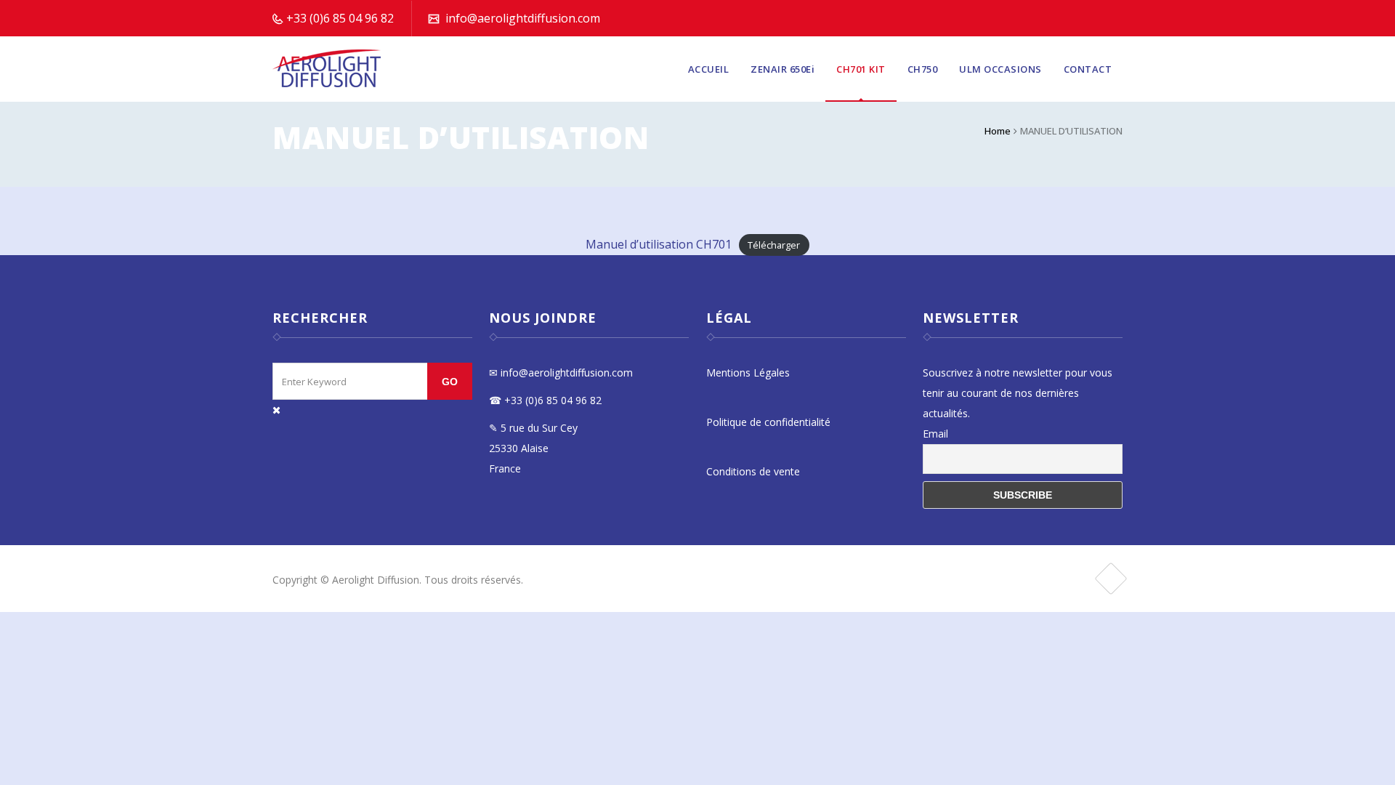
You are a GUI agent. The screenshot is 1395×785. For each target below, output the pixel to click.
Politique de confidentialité (768, 422)
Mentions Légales (748, 372)
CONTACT (1088, 69)
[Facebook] (1110, 578)
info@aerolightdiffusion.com (522, 18)
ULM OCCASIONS (1000, 69)
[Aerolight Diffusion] (327, 69)
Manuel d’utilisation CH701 (659, 244)
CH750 (922, 69)
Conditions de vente (753, 471)
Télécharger (774, 244)
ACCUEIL (708, 69)
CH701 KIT (861, 69)
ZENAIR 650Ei (782, 69)
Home (997, 130)
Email (935, 433)
